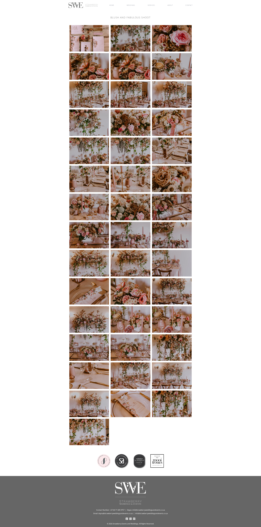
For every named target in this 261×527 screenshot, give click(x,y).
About (170, 5)
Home (111, 5)
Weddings (131, 5)
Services (151, 5)
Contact (188, 5)
